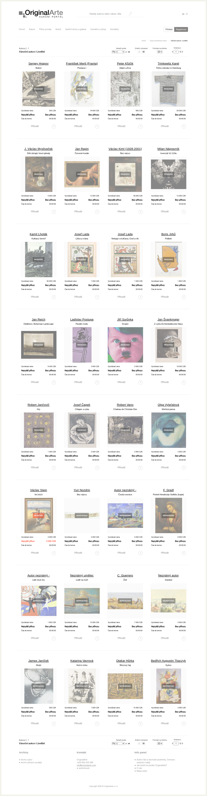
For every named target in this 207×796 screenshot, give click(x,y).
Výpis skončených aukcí (158, 41)
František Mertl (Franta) (82, 63)
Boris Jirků (168, 234)
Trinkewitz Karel (168, 63)
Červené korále (82, 153)
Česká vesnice (125, 494)
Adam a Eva (125, 68)
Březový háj (125, 665)
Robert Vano (125, 404)
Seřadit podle (121, 48)
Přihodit (35, 126)
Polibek (168, 238)
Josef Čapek (81, 404)
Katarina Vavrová (81, 660)
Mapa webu (142, 771)
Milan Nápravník (168, 148)
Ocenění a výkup (98, 29)
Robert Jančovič (38, 404)
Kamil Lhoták (38, 234)
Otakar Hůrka (125, 660)
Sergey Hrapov (38, 63)
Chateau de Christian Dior (125, 409)
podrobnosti (84, 768)
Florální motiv (82, 324)
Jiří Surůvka (125, 319)
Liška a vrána (82, 238)
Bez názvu (125, 153)
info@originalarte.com (86, 765)
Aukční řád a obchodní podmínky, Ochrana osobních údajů (156, 761)
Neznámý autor (168, 575)
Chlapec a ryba (82, 409)
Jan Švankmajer (168, 319)
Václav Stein (38, 490)
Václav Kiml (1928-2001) (125, 148)
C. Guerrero (125, 575)
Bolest (38, 68)
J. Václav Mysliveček (38, 148)
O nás (139, 768)
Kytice (168, 665)
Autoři (58, 29)
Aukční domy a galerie (75, 29)
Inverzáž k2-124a (168, 153)
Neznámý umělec (82, 575)
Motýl (38, 665)
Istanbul (168, 580)
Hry (38, 409)
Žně (125, 580)
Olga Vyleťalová (168, 404)
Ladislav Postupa (82, 319)
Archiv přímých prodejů (31, 762)
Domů (22, 29)
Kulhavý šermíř (39, 238)
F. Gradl (168, 490)
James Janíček (38, 660)
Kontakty (114, 29)
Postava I (81, 68)
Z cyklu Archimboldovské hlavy (168, 324)
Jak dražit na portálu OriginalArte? (152, 765)
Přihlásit (168, 29)
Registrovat (181, 29)
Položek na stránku (160, 48)
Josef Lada (81, 234)
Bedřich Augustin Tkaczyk (168, 660)
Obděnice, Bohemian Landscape (39, 324)
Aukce (32, 29)
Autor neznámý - (125, 490)
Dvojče (125, 324)
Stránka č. (177, 48)
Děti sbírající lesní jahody (38, 153)
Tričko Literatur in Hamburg (168, 68)
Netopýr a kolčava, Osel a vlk (125, 238)
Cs (183, 14)
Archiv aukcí (26, 760)
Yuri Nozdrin (82, 490)
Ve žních (38, 494)
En (187, 14)
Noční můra (81, 665)
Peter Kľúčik (125, 63)
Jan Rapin (82, 148)
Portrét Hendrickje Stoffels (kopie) (168, 494)
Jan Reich (38, 319)
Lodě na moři (82, 580)
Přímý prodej (45, 29)
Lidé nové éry (38, 580)
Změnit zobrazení (141, 48)
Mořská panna (168, 409)
